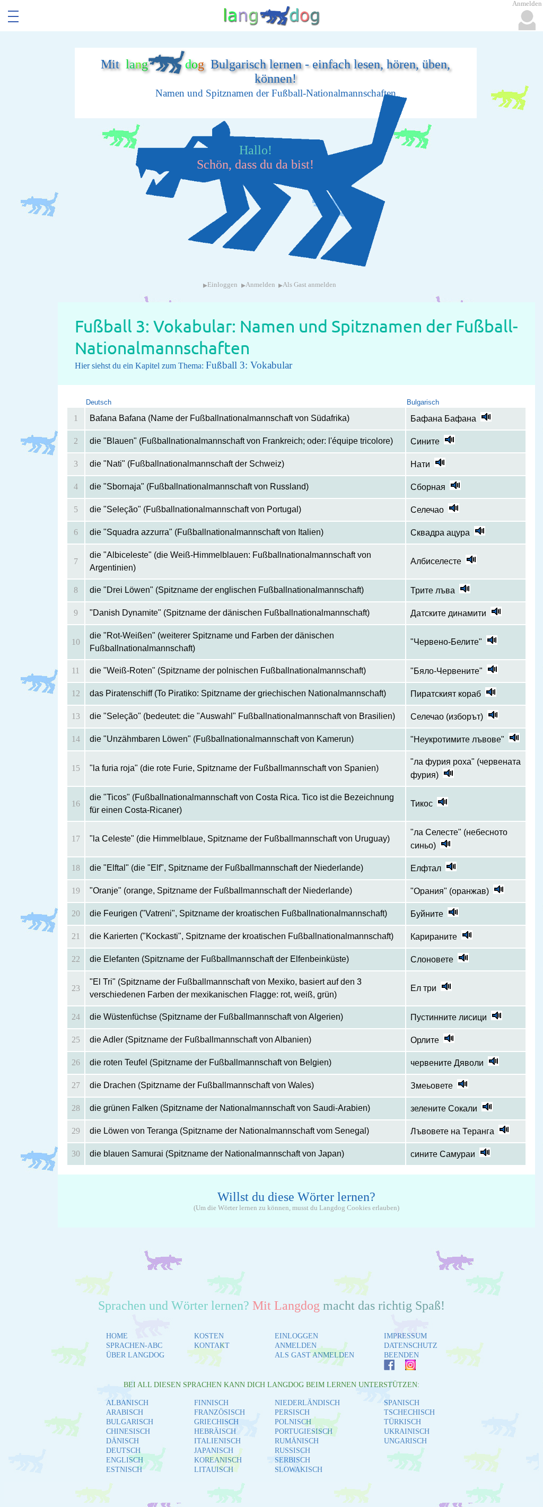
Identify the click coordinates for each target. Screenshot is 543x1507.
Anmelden (260, 284)
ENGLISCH (124, 1460)
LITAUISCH (213, 1470)
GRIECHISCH (216, 1422)
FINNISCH (211, 1403)
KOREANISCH (218, 1460)
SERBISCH (292, 1460)
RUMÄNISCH (297, 1441)
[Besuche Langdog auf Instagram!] (405, 1367)
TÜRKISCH (402, 1422)
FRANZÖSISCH (219, 1412)
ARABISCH (124, 1412)
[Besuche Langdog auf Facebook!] (384, 1367)
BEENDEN (401, 1355)
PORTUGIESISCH (303, 1431)
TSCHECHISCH (409, 1412)
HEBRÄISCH (215, 1431)
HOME (117, 1336)
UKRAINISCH (407, 1431)
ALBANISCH (127, 1403)
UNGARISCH (405, 1441)
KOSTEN (209, 1336)
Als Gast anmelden (309, 284)
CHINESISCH (128, 1431)
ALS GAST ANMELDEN (314, 1355)
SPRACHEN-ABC (134, 1346)
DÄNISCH (122, 1441)
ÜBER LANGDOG (135, 1355)
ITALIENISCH (217, 1441)
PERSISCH (292, 1412)
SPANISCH (401, 1403)
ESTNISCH (124, 1470)
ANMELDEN (296, 1346)
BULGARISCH (129, 1422)
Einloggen (222, 284)
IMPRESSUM (405, 1336)
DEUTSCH (123, 1451)
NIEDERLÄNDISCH (307, 1403)
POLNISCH (293, 1422)
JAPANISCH (213, 1451)
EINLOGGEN (296, 1336)
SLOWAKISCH (298, 1470)
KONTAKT (212, 1346)
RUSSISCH (292, 1451)
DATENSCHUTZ (410, 1346)
